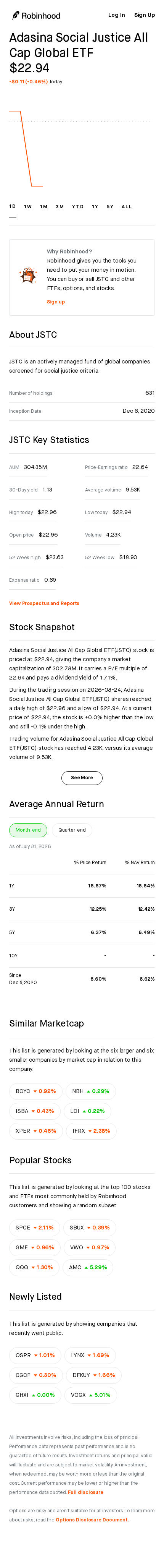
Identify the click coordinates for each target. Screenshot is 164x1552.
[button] (12, 210)
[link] (116, 15)
